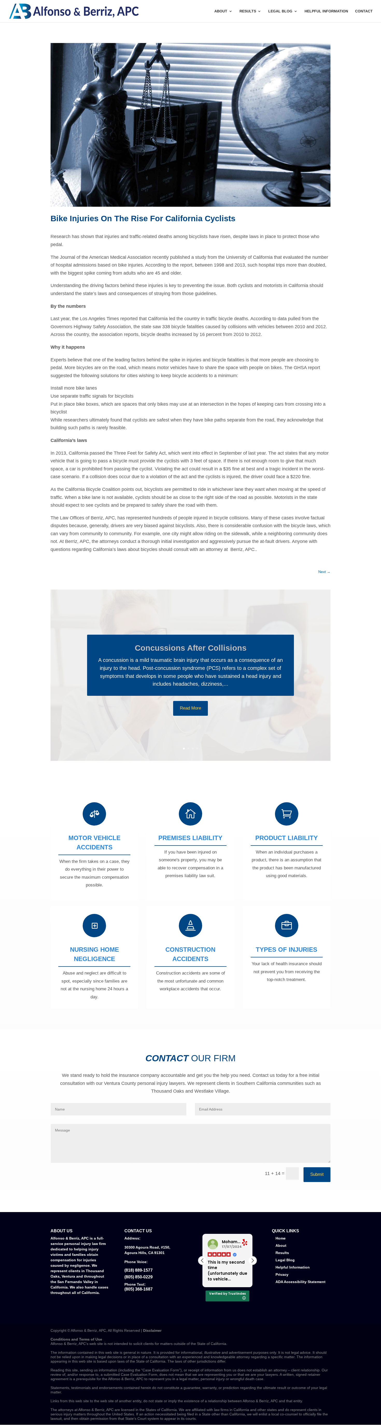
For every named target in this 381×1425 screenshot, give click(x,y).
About (220, 11)
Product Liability (286, 837)
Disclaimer (152, 1330)
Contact (364, 11)
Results (247, 11)
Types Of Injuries (286, 949)
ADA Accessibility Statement (301, 1282)
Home (281, 1238)
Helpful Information (326, 11)
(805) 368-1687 (138, 1289)
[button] (252, 1260)
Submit (317, 1174)
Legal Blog (280, 11)
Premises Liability (190, 837)
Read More (190, 730)
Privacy (282, 1274)
